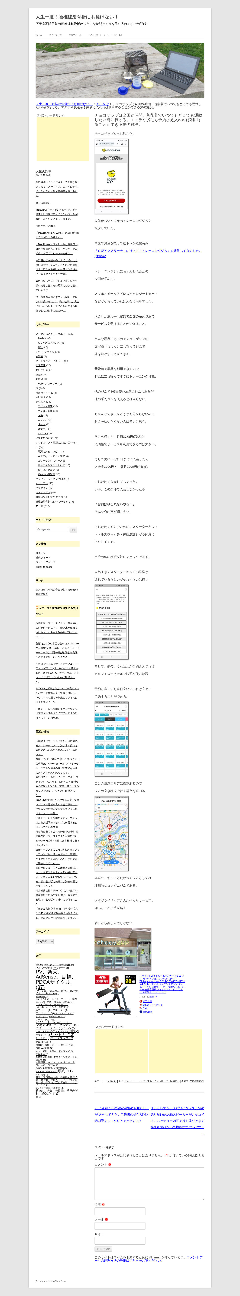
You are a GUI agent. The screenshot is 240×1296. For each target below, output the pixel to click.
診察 (49, 1088)
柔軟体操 (42, 1054)
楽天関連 (41, 365)
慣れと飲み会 (43, 175)
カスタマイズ (43, 492)
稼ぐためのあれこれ (49, 342)
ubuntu (42, 424)
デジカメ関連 (45, 406)
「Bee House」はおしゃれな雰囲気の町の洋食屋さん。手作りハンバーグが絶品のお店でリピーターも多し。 (56, 249)
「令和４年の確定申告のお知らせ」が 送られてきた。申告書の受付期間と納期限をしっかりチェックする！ (122, 1114)
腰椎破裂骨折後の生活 (48, 497)
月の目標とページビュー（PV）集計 (105, 35)
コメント (103, 1164)
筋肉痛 (51, 1068)
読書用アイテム (44, 392)
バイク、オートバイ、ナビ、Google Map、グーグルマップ (56, 1024)
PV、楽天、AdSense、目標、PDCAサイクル (56, 979)
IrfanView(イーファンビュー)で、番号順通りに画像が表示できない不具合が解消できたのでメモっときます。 (56, 214)
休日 (40, 1042)
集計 (40, 347)
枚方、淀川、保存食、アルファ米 (54, 1051)
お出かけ (111, 1081)
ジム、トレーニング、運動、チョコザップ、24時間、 (151, 1081)
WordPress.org (44, 566)
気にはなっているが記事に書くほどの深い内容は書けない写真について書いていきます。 (56, 285)
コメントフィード (45, 562)
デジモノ (41, 401)
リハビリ (62, 1034)
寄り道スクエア (46, 469)
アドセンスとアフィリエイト (52, 333)
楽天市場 (147, 1001)
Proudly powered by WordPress (51, 1281)
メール (101, 1219)
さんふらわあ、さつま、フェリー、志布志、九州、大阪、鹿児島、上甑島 (56, 1000)
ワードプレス (62, 1038)
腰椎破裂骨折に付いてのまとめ (53, 501)
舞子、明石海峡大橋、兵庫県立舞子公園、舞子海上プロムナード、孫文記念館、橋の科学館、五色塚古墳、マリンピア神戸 (56, 1081)
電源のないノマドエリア (51, 456)
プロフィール (75, 35)
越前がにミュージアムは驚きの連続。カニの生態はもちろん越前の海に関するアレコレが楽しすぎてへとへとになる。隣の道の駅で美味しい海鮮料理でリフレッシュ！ (56, 876)
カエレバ (153, 997)
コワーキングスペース (50, 460)
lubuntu (42, 420)
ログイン (41, 553)
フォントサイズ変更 (67, 1031)
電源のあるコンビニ (49, 451)
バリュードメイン (49, 1028)
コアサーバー (58, 1010)
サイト (99, 1234)
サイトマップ (55, 35)
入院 (47, 1042)
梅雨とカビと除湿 (45, 225)
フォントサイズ (45, 1031)
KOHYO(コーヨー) (48, 383)
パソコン (68, 1028)
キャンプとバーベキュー (49, 361)
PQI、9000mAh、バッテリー (52, 968)
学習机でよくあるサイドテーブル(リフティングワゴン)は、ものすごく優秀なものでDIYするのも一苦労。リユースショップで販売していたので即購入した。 (57, 672)
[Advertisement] (121, 1051)
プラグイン (42, 487)
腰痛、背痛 (42, 1075)
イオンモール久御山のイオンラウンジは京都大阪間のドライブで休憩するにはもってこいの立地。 (56, 713)
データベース (57, 1017)
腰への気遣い (43, 202)
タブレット (43, 1016)
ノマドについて (44, 438)
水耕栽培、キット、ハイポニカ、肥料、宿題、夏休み (55, 1063)
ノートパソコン (45, 1020)
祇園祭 (41, 1068)
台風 (40, 1048)
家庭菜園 (41, 397)
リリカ (43, 1038)
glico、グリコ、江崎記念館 (58, 964)
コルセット (45, 1013)
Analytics (43, 338)
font (39, 964)
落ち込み (41, 1088)
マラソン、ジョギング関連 (50, 479)
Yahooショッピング (153, 1005)
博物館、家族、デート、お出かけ (54, 1045)
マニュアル (42, 483)
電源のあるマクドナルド (51, 465)
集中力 (58, 1088)
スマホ (41, 428)
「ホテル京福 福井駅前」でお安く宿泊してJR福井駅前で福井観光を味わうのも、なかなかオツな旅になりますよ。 (57, 913)
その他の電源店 (46, 474)
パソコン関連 (45, 410)
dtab (40, 415)
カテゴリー (43, 1010)
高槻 (38, 379)
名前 (100, 1204)
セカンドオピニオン (64, 1013)
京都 (38, 374)
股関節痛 (61, 1068)
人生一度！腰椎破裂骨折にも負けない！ (77, 16)
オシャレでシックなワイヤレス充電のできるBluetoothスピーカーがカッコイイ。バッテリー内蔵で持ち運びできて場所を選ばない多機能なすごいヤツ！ (177, 1120)
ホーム (39, 35)
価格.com (147, 1011)
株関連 (39, 356)
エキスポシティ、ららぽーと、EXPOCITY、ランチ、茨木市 (52, 1005)
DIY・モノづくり (45, 351)
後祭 (48, 1048)
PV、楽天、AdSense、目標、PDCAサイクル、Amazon (57, 992)
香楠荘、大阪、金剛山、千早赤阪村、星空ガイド (57, 1092)
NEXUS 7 (43, 433)
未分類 (39, 506)
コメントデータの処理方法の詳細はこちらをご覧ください (148, 1259)
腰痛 (65, 1071)
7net (145, 1008)
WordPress (42, 997)
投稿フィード (43, 557)
